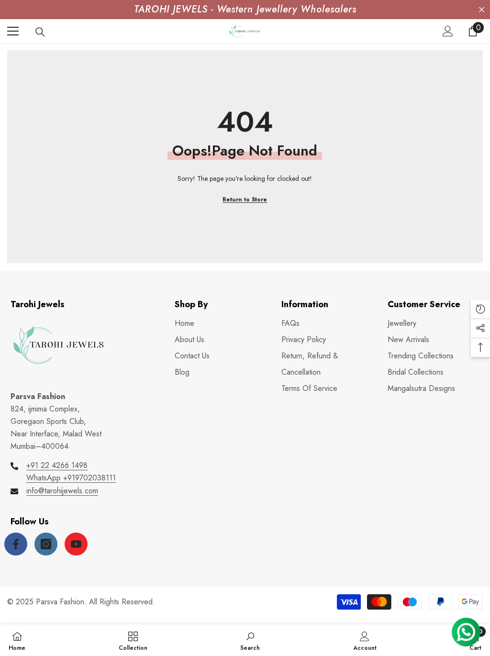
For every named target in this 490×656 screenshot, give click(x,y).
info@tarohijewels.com (62, 490)
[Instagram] (45, 544)
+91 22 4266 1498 (57, 465)
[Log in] (448, 31)
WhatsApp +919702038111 (71, 477)
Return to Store (245, 199)
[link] (250, 640)
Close (481, 9)
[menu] (13, 31)
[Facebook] (15, 544)
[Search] (40, 32)
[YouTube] (76, 544)
